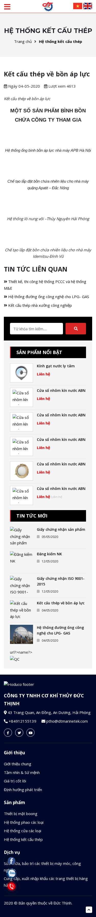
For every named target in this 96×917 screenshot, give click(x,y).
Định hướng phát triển (23, 789)
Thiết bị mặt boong (20, 813)
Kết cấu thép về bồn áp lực (60, 603)
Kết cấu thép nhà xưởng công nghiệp (39, 305)
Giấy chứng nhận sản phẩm (61, 529)
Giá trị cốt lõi (15, 780)
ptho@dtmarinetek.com (67, 721)
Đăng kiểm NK (49, 553)
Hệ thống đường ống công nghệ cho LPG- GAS (48, 296)
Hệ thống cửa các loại (22, 830)
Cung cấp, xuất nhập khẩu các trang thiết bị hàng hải (46, 882)
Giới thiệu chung (17, 763)
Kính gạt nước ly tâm (56, 365)
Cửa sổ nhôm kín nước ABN (61, 390)
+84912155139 (22, 721)
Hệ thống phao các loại (24, 822)
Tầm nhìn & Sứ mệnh (22, 772)
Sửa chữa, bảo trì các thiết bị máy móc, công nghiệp (42, 867)
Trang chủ (23, 41)
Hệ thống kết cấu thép (60, 41)
